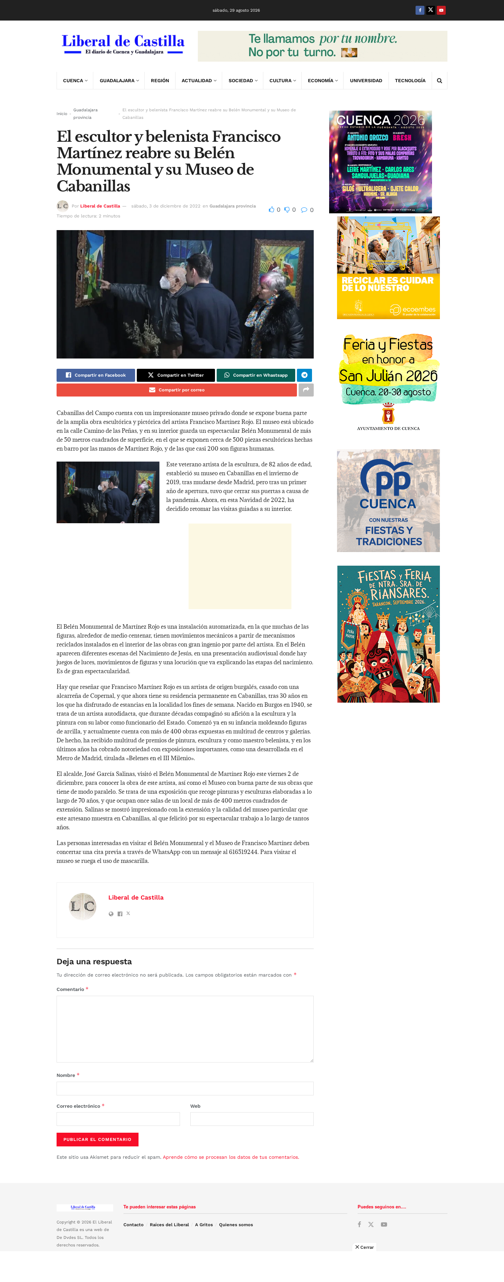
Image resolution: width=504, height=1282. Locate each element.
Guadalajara (117, 80)
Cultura (280, 80)
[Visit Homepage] (122, 46)
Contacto (133, 1224)
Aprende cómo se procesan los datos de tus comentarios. (231, 1157)
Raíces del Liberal (169, 1224)
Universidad (366, 80)
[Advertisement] (240, 566)
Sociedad (241, 80)
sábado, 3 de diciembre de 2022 (166, 206)
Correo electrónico (81, 1106)
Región (160, 80)
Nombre (68, 1075)
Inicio (62, 113)
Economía (320, 80)
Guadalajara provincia (85, 114)
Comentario (73, 989)
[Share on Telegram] (304, 375)
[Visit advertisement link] (322, 46)
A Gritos (204, 1224)
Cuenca (73, 80)
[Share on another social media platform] (306, 390)
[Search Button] (439, 80)
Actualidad (197, 80)
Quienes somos (236, 1224)
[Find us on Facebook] (420, 10)
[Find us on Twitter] (430, 10)
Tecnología (410, 80)
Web (195, 1106)
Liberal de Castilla (100, 206)
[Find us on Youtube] (441, 10)
